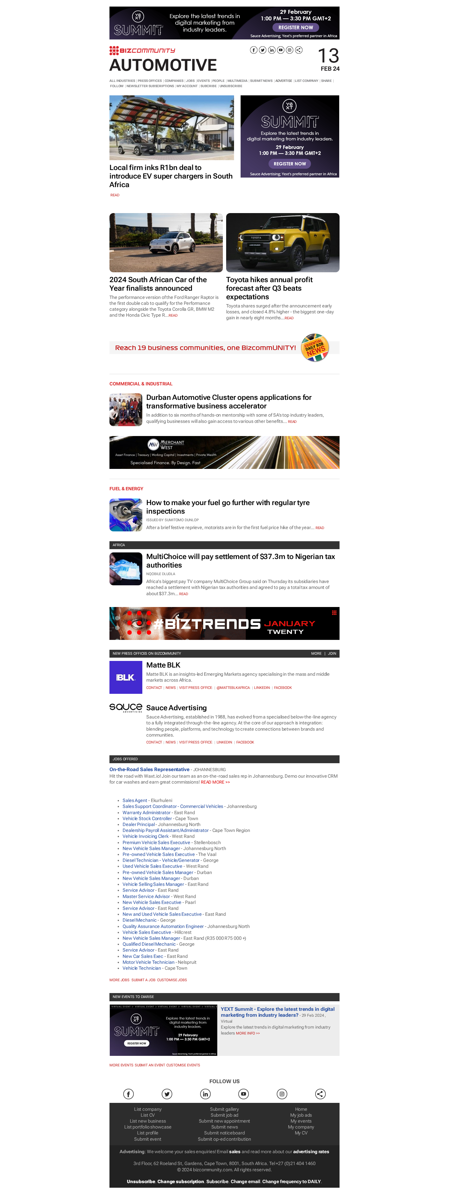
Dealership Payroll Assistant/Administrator (166, 830)
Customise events (183, 1065)
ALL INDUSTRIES (122, 81)
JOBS (190, 81)
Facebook (283, 688)
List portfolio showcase (148, 1127)
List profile (147, 1132)
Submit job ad (225, 1115)
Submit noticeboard (224, 1132)
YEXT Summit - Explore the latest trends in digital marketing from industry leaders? (278, 1012)
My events (301, 1121)
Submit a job (143, 980)
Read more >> (215, 782)
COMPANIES (174, 81)
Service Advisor (138, 890)
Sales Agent (135, 800)
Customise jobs (172, 980)
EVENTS (203, 81)
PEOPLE (218, 81)
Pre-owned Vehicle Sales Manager (158, 872)
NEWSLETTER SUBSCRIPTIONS (150, 86)
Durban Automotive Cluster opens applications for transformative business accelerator (229, 401)
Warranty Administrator (147, 812)
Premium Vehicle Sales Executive (156, 842)
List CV (148, 1115)
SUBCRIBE (209, 86)
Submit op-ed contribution (224, 1139)
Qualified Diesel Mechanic (149, 944)
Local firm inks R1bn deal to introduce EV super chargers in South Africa (170, 176)
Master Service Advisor (146, 896)
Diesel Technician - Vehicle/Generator (161, 860)
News (171, 688)
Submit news (224, 1127)
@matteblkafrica (233, 688)
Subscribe (217, 1181)
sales (235, 1151)
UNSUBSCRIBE (231, 86)
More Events (121, 1065)
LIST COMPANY (306, 81)
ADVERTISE (283, 81)
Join (332, 653)
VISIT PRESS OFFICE (195, 688)
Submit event (147, 1139)
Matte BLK (163, 665)
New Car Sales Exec (143, 956)
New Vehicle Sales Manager (151, 848)
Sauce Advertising (176, 708)
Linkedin (262, 688)
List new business (148, 1121)
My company (301, 1127)
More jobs (119, 980)
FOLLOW (117, 86)
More (316, 653)
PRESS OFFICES (150, 81)
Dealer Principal (138, 824)
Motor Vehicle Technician (149, 962)
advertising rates (311, 1151)
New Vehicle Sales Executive (152, 902)
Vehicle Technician (142, 968)
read (114, 195)
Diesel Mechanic (140, 920)
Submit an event (150, 1065)
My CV (301, 1132)
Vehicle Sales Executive (147, 932)
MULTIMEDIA (237, 81)
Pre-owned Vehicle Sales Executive (159, 854)
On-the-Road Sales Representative (149, 769)
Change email (245, 1181)
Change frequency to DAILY (291, 1181)
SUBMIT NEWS (261, 81)
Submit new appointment (224, 1121)
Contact (154, 688)
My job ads (301, 1115)
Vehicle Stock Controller (147, 818)
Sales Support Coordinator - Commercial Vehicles (173, 806)
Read (292, 422)
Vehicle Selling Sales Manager (153, 884)
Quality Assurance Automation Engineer (163, 926)
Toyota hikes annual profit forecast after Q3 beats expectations (269, 288)
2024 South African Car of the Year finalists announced (158, 284)
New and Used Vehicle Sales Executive (162, 914)
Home (301, 1109)
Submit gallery (224, 1109)
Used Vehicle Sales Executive (152, 866)
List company (148, 1109)
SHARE (326, 81)
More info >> (247, 1033)
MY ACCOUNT (187, 86)
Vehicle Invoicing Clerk (146, 836)
